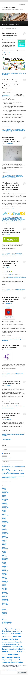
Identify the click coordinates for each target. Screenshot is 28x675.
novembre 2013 (5, 550)
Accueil (3, 22)
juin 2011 (4, 567)
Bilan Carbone (19, 217)
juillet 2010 (4, 574)
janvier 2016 (4, 529)
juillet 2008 (4, 588)
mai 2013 (4, 552)
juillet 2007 (4, 589)
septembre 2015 (5, 533)
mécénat (24, 652)
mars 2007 (4, 591)
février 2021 (4, 498)
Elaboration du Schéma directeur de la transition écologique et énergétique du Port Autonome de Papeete (10, 84)
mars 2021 (4, 496)
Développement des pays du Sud (13, 644)
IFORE (10, 274)
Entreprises (4, 339)
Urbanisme (4, 223)
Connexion (4, 619)
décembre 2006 (5, 593)
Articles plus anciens (6, 439)
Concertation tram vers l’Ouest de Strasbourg (9, 34)
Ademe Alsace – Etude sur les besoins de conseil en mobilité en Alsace (11, 299)
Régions (7, 221)
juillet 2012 (4, 561)
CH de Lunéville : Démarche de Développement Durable (11, 382)
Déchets (7, 219)
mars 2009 (4, 585)
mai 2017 (4, 520)
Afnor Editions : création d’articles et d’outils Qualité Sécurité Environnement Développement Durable (11, 186)
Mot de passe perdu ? (6, 458)
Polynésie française (8, 660)
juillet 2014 (4, 543)
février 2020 (4, 502)
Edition (23, 219)
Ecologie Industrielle (13, 219)
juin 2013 (4, 551)
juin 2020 (4, 500)
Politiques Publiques (14, 73)
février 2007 (4, 592)
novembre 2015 (5, 532)
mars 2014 (4, 547)
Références (9, 72)
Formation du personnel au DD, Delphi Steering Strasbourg (11, 415)
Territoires (20, 73)
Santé (11, 221)
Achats (3, 629)
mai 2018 (4, 511)
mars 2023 (4, 489)
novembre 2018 (5, 506)
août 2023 (4, 487)
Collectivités (18, 72)
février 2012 (4, 565)
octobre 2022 (4, 491)
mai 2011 (4, 569)
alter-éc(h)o (4, 612)
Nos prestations (11, 24)
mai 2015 (4, 536)
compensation (8, 636)
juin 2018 (4, 510)
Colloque (18, 289)
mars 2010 (4, 577)
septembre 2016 (5, 522)
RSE (3, 292)
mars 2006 (4, 597)
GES (11, 652)
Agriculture (17, 629)
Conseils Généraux (7, 642)
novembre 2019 (5, 504)
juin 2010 (4, 576)
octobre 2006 (4, 596)
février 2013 (4, 556)
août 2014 (4, 541)
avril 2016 (4, 526)
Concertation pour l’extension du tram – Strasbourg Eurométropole (11, 139)
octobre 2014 (4, 540)
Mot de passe (4, 449)
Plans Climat (16, 220)
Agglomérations (19, 175)
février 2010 (4, 578)
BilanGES (14, 631)
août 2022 (4, 493)
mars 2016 (4, 528)
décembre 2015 (5, 530)
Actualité (8, 22)
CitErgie (5, 634)
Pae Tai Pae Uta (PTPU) (11, 115)
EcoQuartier (20, 219)
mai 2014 (4, 544)
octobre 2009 (4, 582)
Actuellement (4, 610)
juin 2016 (4, 525)
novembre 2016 (5, 521)
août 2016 (4, 524)
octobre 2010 (4, 573)
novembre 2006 (5, 595)
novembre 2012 (5, 559)
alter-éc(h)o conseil (9, 7)
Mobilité (8, 73)
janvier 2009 (4, 587)
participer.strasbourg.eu (6, 52)
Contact (17, 24)
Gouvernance (15, 130)
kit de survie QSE (10, 208)
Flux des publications (6, 621)
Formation (8, 220)
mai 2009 (4, 584)
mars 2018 (4, 514)
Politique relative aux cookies (11, 670)
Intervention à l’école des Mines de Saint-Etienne (10, 347)
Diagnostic (7, 130)
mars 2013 (4, 555)
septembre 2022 (5, 492)
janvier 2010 (4, 580)
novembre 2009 (5, 581)
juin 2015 (4, 535)
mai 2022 (4, 495)
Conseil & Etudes (15, 218)
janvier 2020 (4, 503)
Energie (11, 130)
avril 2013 (4, 554)
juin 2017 (4, 518)
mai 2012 (4, 563)
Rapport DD (17, 659)
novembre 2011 (5, 566)
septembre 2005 (5, 600)
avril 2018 (4, 513)
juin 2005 (4, 602)
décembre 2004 (5, 604)
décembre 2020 (5, 499)
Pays (7, 654)
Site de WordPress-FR (6, 623)
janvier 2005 (4, 603)
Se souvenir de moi (6, 453)
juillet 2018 (4, 509)
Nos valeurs (4, 24)
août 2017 (4, 517)
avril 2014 (4, 545)
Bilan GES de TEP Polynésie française (10, 478)
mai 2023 (4, 488)
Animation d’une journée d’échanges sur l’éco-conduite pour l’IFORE (10, 263)
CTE (13, 642)
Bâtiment (19, 631)
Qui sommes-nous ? (15, 22)
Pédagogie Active (13, 290)
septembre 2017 (5, 515)
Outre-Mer (4, 654)
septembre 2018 (5, 507)
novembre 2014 (5, 539)
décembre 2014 (5, 537)
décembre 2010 (5, 570)
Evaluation (4, 220)
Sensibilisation (15, 221)
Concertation (4, 73)
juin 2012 (4, 562)
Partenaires (4, 613)
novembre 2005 (5, 599)
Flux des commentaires (7, 622)
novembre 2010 (5, 571)
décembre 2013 (5, 548)
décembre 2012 (5, 558)
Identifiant (4, 445)
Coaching (9, 634)
